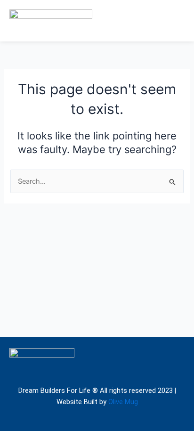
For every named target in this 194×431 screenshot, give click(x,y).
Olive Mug (123, 402)
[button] (177, 21)
